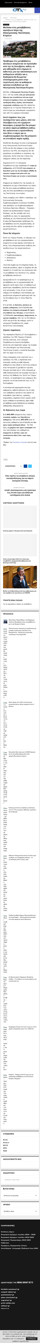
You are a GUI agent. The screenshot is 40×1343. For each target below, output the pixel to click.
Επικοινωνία (8, 2)
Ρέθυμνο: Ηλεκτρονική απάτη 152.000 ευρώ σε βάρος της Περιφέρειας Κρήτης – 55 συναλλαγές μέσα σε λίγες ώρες (22, 857)
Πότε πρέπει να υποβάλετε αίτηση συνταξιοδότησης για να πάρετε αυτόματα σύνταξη (20, 478)
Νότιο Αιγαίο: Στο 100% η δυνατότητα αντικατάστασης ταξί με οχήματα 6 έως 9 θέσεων (21, 704)
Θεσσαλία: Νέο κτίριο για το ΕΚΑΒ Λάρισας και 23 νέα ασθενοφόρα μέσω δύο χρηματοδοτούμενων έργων (22, 754)
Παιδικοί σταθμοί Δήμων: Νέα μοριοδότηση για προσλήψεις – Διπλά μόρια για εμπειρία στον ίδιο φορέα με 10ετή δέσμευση (22, 917)
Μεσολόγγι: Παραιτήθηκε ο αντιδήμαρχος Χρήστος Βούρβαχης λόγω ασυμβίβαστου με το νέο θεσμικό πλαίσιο (22, 622)
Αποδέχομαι (31, 1339)
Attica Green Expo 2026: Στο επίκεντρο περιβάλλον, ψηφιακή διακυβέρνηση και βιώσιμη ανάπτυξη (17, 561)
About (30, 2)
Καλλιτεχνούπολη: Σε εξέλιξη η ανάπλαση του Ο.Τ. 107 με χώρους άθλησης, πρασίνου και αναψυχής (22, 810)
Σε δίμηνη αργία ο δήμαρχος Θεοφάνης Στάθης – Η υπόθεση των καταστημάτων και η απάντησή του (23, 979)
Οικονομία (6, 24)
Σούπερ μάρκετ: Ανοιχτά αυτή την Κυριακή (17, 531)
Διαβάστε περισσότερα (20, 1341)
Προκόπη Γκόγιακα (20, 442)
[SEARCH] (35, 1180)
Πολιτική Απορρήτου (20, 2)
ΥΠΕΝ (5, 459)
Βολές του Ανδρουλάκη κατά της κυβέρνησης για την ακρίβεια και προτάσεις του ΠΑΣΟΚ (19, 592)
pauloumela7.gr (7, 1297)
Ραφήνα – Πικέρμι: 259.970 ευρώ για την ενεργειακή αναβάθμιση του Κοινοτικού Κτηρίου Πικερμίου (21, 1076)
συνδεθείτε (27, 604)
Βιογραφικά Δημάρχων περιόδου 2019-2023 (17, 1237)
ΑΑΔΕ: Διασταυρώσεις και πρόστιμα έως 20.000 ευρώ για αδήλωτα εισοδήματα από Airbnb (20, 493)
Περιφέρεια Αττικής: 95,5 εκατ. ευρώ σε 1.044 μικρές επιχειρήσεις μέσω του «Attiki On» (22, 1028)
